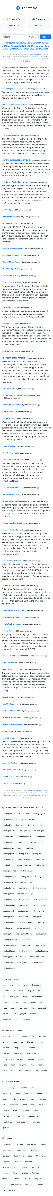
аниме (41, 1065)
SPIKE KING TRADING (10, 585)
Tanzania (19, 1144)
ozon (5, 1071)
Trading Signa (7, 631)
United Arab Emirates (30, 1173)
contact (24, 1087)
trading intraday (41, 951)
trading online (40, 865)
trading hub (36, 917)
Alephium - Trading (9, 763)
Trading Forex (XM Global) (12, 523)
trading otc (25, 945)
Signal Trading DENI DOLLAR (13, 610)
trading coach (24, 899)
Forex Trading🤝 (8, 697)
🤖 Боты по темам (10, 1081)
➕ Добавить (38, 19)
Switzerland (31, 1144)
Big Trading (6, 323)
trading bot (22, 842)
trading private (40, 899)
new (21, 991)
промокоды (18, 1053)
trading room (21, 43)
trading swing (24, 905)
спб (16, 1019)
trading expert (40, 945)
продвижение (19, 1116)
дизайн (23, 1065)
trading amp (10, 43)
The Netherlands (9, 1167)
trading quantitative (36, 45)
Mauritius (35, 1167)
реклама (23, 1008)
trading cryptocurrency (12, 848)
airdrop (6, 1116)
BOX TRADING (7, 351)
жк (19, 985)
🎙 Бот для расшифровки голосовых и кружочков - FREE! (24, 89)
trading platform (28, 819)
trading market (9, 905)
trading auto (39, 911)
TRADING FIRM (8, 389)
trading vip (36, 854)
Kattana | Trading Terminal (12, 530)
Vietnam (16, 1179)
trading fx (20, 825)
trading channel (26, 871)
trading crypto (9, 813)
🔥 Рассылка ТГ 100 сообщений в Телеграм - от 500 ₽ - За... (26, 67)
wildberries (31, 1053)
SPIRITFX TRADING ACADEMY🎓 (15, 656)
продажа (34, 1014)
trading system (24, 911)
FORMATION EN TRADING (12, 718)
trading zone (8, 962)
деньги (6, 1110)
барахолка (36, 985)
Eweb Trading (7, 307)
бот (33, 1087)
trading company (24, 836)
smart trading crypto (10, 704)
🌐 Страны (7, 1138)
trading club (23, 854)
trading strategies (10, 945)
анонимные (33, 1116)
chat (11, 985)
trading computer (37, 957)
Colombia (17, 1162)
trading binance (42, 48)
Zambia (40, 1184)
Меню (38, 25)
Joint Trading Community (12, 669)
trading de (39, 859)
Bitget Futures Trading (10, 255)
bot (4, 1087)
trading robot (25, 876)
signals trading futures (11, 217)
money (26, 1093)
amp (40, 991)
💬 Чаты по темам (10, 979)
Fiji (4, 1190)
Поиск (45, 37)
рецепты (6, 1048)
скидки (6, 1053)
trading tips (39, 928)
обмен (5, 1014)
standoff (28, 1071)
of (14, 991)
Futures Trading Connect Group (14, 104)
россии (31, 1059)
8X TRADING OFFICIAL (11, 617)
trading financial (9, 968)
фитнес (6, 1128)
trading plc (7, 934)
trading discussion (24, 865)
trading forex (24, 813)
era (4, 996)
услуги (23, 1014)
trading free (7, 865)
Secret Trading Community (12, 248)
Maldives (27, 1179)
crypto (15, 1002)
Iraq (4, 1184)
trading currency (25, 922)
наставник (38, 1093)
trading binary (24, 831)
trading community (35, 825)
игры (32, 1065)
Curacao (24, 1167)
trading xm (39, 876)
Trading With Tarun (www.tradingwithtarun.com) (21, 395)
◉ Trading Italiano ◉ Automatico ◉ (15, 501)
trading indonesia (24, 928)
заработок (7, 1093)
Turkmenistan (15, 1184)
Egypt (15, 1173)
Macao (5, 1173)
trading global (8, 894)
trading (5, 783)
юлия (15, 1110)
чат (4, 985)
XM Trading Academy (10, 135)
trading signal (31, 848)
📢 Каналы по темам (12, 1030)
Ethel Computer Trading (11, 282)
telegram (30, 991)
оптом (40, 1059)
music (14, 1042)
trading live (23, 917)
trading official (9, 899)
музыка (42, 1036)
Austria (12, 1190)
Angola (43, 1144)
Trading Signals (8, 418)
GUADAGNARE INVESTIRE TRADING (16, 160)
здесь (47, 57)
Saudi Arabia (19, 1156)
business (36, 1122)
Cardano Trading (8, 446)
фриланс (42, 1099)
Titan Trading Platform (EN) (12, 460)
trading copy (8, 842)
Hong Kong (35, 1150)
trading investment (18, 45)
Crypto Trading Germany (12, 624)
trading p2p (7, 928)
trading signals (39, 813)
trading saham (9, 917)
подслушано (41, 1071)
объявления (37, 996)
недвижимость (9, 1008)
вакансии (7, 1019)
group (25, 996)
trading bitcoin (9, 831)
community (42, 1008)
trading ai (40, 922)
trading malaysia (15, 48)
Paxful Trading (7, 731)
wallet (36, 1110)
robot (25, 1105)
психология (8, 1059)
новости (6, 1036)
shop (16, 1048)
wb (20, 1071)
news (33, 1036)
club (14, 1014)
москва (6, 991)
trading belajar (9, 922)
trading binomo (9, 951)
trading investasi (34, 43)
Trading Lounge (8, 777)
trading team (39, 905)
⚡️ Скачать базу (14, 19)
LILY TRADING (7, 223)
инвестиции (34, 1048)
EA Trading (6, 210)
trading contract (41, 836)
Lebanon (28, 1184)
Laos (30, 1156)
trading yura (41, 934)
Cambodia (7, 1144)
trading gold (39, 831)
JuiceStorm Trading (10, 770)
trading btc (7, 825)
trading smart (29, 48)
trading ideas (26, 939)
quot (26, 985)
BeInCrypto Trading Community (14, 182)
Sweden (28, 1162)
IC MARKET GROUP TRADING (13, 358)
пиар (24, 1002)
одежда (20, 1059)
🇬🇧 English (14, 25)
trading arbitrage (10, 939)
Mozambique (41, 1156)
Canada (6, 1162)
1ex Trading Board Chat (11, 494)
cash (5, 1099)
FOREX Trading (8, 738)
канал (24, 1036)
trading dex (22, 962)
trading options (37, 842)
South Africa (22, 1150)
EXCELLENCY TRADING (11, 711)
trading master (27, 882)
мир (13, 1071)
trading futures (9, 888)
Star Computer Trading (11, 487)
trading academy (24, 859)
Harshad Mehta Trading (11, 262)
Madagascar (8, 1150)
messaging (14, 996)
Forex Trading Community (12, 724)
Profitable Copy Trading (11, 405)
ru (41, 1002)
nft (32, 1008)
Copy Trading (7, 269)
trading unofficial (10, 882)
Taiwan (6, 1179)
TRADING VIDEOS (9, 276)
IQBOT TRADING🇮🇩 (9, 662)
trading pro (7, 957)
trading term (24, 888)
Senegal (6, 1156)
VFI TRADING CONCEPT (11, 561)
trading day (21, 957)
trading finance (37, 962)
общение (26, 1019)
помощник (14, 1105)
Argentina (39, 1179)
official (33, 1002)
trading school (25, 951)
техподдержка (22, 1122)
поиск (41, 1105)
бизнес (6, 1002)
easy (33, 1105)
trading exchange (25, 894)
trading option (8, 854)
